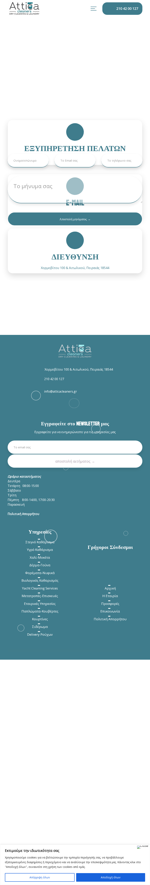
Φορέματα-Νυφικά (40, 573)
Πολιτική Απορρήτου (110, 619)
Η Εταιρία (110, 596)
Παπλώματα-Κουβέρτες (39, 611)
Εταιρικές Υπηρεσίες (40, 603)
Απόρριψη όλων (39, 877)
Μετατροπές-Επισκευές (40, 596)
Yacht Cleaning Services (40, 588)
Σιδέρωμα (40, 626)
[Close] (142, 847)
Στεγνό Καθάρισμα (39, 542)
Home (11, 97)
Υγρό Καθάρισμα (40, 549)
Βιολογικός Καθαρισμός (39, 580)
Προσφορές (110, 603)
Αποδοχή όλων (111, 877)
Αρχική (110, 588)
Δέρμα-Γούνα (39, 565)
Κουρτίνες (40, 619)
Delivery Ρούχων (40, 634)
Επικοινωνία (110, 611)
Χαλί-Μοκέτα (40, 557)
